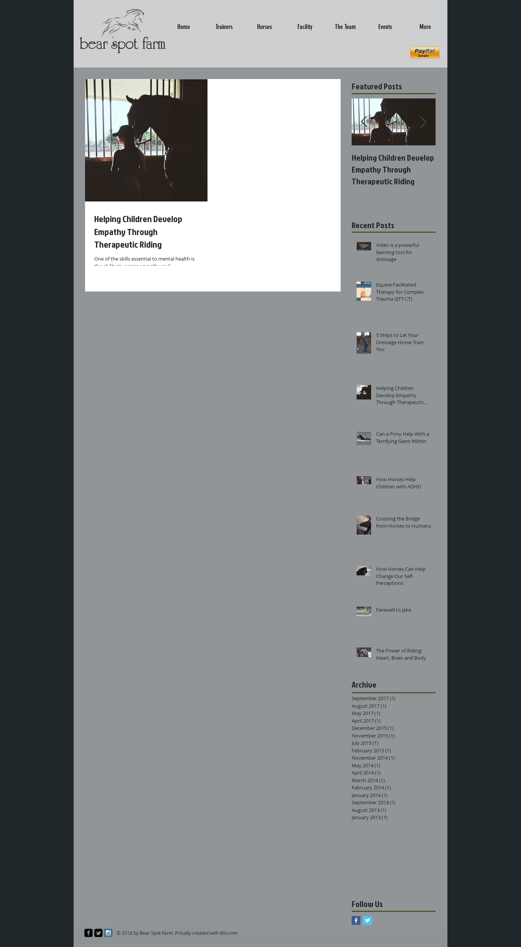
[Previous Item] (363, 122)
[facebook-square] (88, 933)
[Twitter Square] (98, 933)
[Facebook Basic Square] (356, 920)
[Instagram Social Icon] (108, 933)
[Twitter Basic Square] (367, 920)
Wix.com (229, 933)
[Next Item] (423, 122)
